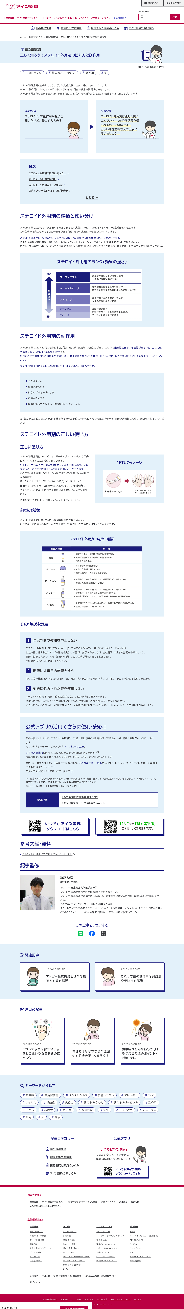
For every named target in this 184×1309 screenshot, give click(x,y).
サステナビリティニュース (106, 1261)
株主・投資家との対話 (72, 1265)
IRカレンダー (68, 1252)
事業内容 (33, 1244)
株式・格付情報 (69, 1244)
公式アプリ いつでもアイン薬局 (82, 1202)
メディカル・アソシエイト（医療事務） (144, 1236)
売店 (132, 1252)
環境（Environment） (105, 1244)
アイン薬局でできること (53, 1202)
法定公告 (137, 1299)
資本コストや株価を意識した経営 (76, 1256)
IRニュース (67, 1269)
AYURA (133, 1244)
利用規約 (64, 1299)
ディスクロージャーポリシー (74, 1261)
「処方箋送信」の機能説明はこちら (80, 797)
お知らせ (135, 1202)
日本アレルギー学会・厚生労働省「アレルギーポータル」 (47, 854)
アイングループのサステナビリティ (110, 1236)
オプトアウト (35, 1256)
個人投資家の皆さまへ (72, 1248)
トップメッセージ (36, 1231)
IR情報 (66, 1227)
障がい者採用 (135, 1261)
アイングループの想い (39, 1236)
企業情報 (34, 1227)
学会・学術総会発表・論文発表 (67, 1276)
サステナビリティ (104, 1227)
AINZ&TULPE (136, 1240)
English (36, 1282)
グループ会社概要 (37, 1240)
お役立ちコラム (108, 1202)
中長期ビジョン (36, 1261)
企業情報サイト (35, 1219)
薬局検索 (34, 1202)
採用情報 (134, 1227)
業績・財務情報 (69, 1240)
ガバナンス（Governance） (108, 1248)
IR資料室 (67, 1236)
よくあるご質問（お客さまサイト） (45, 1206)
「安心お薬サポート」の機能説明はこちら (83, 803)
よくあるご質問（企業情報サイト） (100, 1276)
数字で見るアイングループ (40, 1248)
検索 (174, 17)
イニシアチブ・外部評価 (105, 1256)
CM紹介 (123, 1202)
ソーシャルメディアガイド (120, 1299)
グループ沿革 (35, 1252)
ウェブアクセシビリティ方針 (83, 1299)
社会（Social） (102, 1240)
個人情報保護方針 (50, 1299)
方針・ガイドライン (103, 1252)
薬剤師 (132, 1231)
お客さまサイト (35, 1195)
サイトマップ (102, 1299)
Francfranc (135, 1248)
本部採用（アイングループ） (140, 1256)
